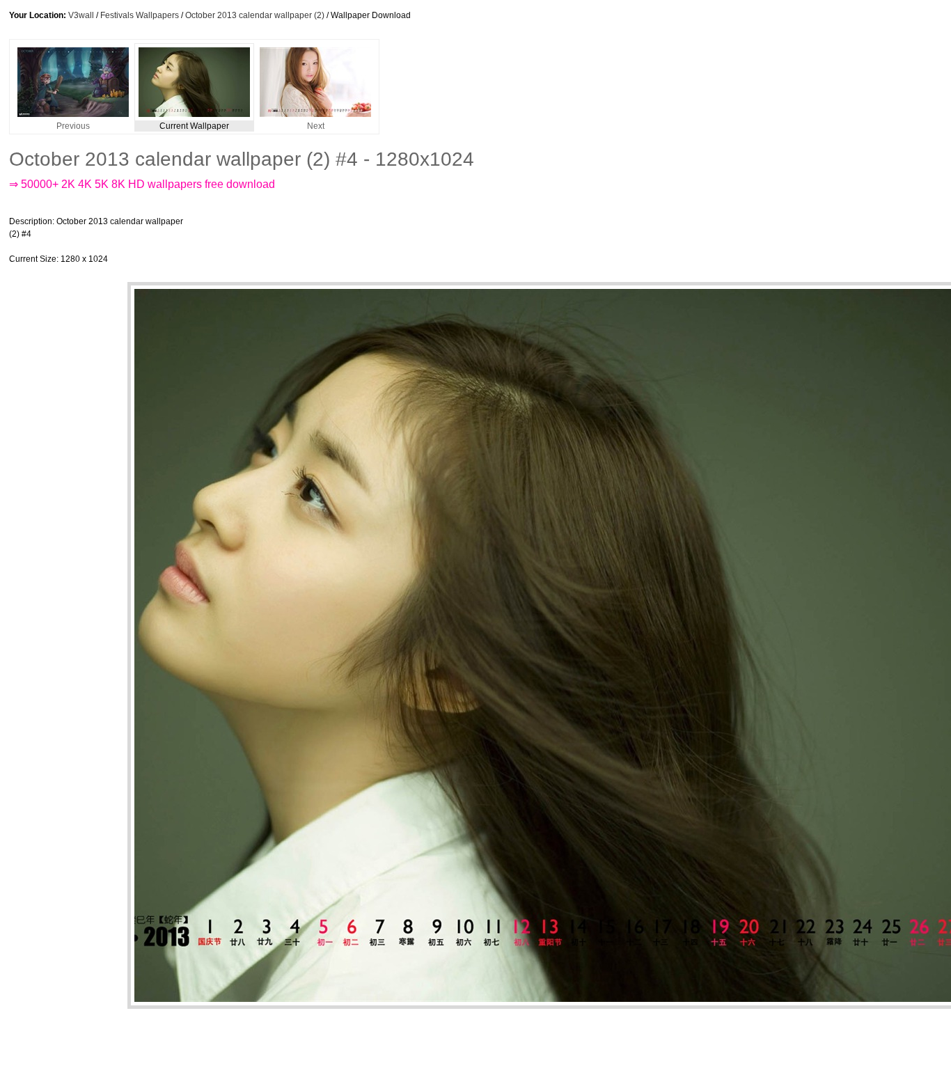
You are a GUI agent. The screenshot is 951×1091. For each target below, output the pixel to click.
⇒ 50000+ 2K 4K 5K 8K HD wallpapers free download (142, 184)
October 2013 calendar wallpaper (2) (254, 15)
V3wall (81, 15)
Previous (73, 126)
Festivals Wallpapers (139, 15)
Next (315, 126)
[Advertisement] (450, 240)
